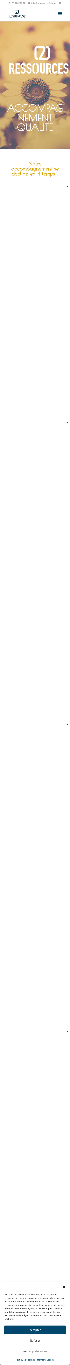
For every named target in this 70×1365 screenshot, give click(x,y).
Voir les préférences (35, 1351)
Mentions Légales (45, 1359)
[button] (64, 1287)
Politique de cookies (25, 1359)
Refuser (35, 1340)
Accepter (35, 1330)
